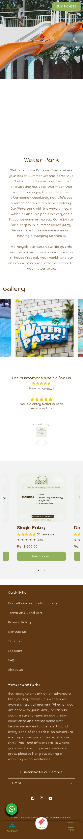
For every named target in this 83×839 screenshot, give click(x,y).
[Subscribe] (70, 783)
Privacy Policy (19, 622)
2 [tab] (45, 570)
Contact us (17, 632)
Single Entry (31, 527)
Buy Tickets (66, 6)
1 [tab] (38, 570)
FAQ (11, 660)
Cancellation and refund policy (33, 603)
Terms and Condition (25, 613)
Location (15, 651)
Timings (14, 641)
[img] (41, 383)
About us (15, 670)
